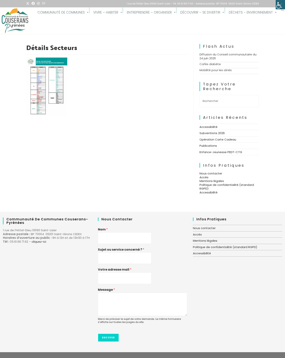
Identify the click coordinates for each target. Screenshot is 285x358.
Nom (103, 230)
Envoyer (108, 337)
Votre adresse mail (114, 270)
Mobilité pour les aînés (216, 70)
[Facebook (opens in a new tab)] (33, 4)
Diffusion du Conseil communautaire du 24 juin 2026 (228, 56)
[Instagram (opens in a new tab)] (38, 4)
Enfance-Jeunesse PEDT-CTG (221, 152)
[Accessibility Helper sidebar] (280, 4)
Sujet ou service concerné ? (121, 250)
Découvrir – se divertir (200, 11)
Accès (204, 177)
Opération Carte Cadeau (218, 139)
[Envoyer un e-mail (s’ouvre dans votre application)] (43, 4)
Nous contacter (211, 173)
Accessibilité (209, 127)
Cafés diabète (210, 64)
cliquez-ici (39, 242)
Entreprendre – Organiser (149, 11)
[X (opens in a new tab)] (28, 4)
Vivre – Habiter (105, 11)
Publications (208, 146)
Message (106, 290)
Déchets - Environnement (251, 11)
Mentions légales (212, 181)
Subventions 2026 (212, 133)
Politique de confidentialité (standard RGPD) (227, 187)
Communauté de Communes (61, 11)
